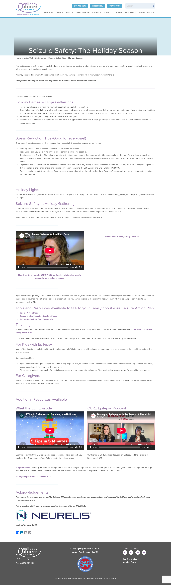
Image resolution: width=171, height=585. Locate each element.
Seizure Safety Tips (57, 58)
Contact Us (114, 6)
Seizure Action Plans (29, 313)
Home (18, 58)
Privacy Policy (110, 578)
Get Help (108, 12)
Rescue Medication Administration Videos (38, 316)
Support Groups (23, 467)
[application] (50, 250)
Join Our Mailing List (132, 559)
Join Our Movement (125, 12)
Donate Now (80, 6)
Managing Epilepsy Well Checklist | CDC (33, 476)
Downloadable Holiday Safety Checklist (121, 236)
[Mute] (76, 267)
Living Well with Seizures (87, 12)
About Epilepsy (64, 12)
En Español (97, 6)
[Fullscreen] (80, 267)
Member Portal (129, 562)
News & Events (145, 12)
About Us (48, 12)
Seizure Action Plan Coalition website (36, 319)
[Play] (19, 267)
